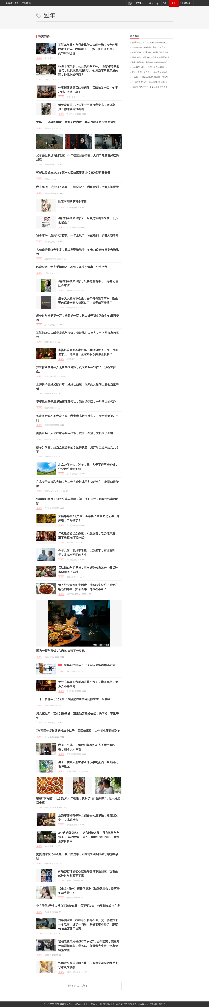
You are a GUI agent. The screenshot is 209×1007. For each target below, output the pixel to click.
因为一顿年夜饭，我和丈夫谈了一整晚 (60, 650)
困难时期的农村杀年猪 (72, 201)
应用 (16, 3)
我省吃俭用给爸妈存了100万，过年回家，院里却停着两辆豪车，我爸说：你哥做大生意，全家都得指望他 (88, 946)
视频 (61, 671)
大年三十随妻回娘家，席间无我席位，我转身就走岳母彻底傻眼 (76, 122)
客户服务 (110, 1004)
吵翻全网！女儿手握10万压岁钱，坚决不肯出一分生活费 (71, 266)
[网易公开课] (139, 3)
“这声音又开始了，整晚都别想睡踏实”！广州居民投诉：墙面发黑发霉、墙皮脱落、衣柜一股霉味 (152, 82)
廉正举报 (153, 1004)
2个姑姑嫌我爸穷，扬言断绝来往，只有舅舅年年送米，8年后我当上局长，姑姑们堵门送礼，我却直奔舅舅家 (88, 837)
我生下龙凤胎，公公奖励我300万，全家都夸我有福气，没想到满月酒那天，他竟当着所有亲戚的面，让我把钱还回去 (88, 70)
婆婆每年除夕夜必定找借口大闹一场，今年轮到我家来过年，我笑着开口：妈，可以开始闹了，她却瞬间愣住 (88, 49)
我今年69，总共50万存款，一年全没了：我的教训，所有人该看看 (77, 186)
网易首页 (9, 3)
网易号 (39, 58)
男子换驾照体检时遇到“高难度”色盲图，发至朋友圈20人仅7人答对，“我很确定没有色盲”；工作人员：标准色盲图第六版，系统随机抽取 (152, 47)
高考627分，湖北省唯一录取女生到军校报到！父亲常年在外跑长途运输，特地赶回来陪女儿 (152, 57)
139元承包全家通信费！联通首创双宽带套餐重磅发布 (152, 52)
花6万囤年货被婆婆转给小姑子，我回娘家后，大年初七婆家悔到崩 (78, 730)
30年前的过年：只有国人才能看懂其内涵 (89, 665)
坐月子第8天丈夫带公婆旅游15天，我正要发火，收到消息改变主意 (78, 905)
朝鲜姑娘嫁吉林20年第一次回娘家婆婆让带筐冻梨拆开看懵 (73, 172)
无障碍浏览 (26, 3)
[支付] (158, 3)
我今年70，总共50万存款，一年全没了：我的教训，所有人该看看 (77, 235)
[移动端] (130, 3)
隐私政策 (119, 1004)
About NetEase (75, 1004)
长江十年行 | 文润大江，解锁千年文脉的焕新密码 (152, 72)
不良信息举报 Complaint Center (136, 1004)
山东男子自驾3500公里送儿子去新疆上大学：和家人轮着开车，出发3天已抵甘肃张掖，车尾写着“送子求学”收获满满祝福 (152, 67)
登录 (173, 3)
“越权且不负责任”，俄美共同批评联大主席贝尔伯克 (152, 87)
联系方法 (94, 1004)
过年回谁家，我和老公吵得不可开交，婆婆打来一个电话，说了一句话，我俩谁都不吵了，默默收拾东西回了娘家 (88, 924)
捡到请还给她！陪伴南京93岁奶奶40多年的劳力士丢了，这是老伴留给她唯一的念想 (152, 62)
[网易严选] (149, 3)
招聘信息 (102, 1004)
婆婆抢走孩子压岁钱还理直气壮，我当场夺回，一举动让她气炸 (76, 401)
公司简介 (85, 1004)
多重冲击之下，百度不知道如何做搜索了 (150, 42)
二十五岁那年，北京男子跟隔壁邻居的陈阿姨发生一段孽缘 (73, 699)
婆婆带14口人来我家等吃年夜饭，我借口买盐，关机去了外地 (74, 433)
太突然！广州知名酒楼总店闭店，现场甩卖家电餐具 (152, 77)
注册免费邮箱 (185, 3)
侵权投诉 (161, 1004)
